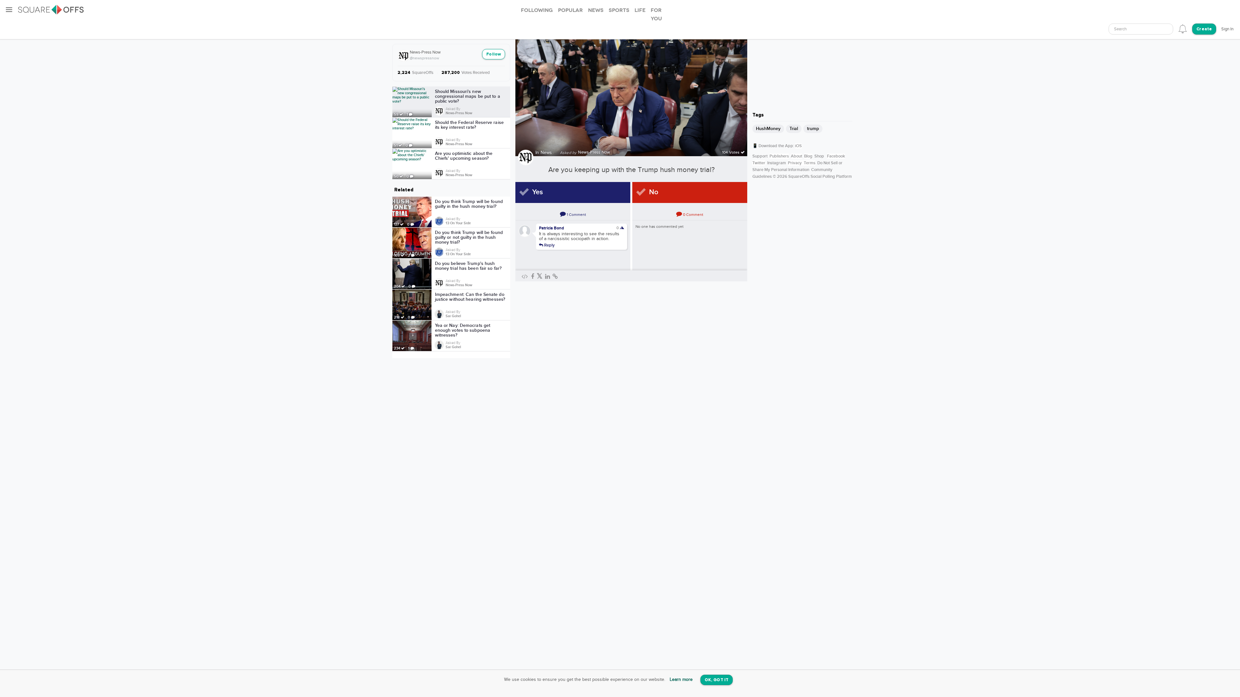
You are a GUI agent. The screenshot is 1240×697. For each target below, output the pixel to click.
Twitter (758, 163)
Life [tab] (640, 10)
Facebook (836, 156)
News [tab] (596, 10)
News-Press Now (425, 52)
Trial (794, 128)
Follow (493, 54)
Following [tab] (537, 10)
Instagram (776, 163)
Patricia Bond (551, 228)
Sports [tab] (619, 10)
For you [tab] (656, 14)
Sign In (1227, 29)
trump (813, 128)
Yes (537, 192)
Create (1204, 29)
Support (760, 156)
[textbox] (1141, 29)
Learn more (681, 679)
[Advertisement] (802, 66)
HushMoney (768, 128)
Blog (808, 156)
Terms (809, 163)
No (653, 192)
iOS (798, 145)
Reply (549, 245)
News (546, 152)
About (796, 156)
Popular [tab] (570, 10)
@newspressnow (424, 58)
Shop (819, 156)
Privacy (795, 163)
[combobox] (1141, 29)
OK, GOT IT (716, 680)
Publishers (779, 156)
